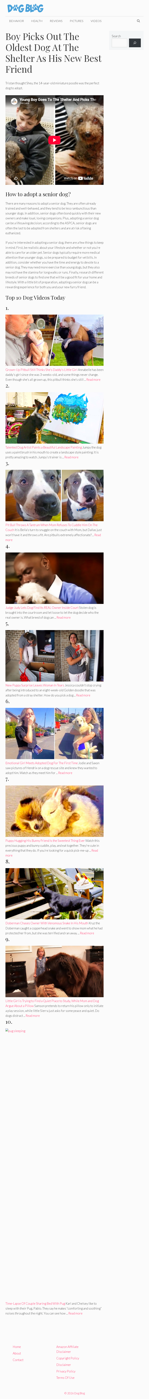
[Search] (135, 43)
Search (116, 36)
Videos (96, 21)
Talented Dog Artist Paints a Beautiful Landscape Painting (43, 447)
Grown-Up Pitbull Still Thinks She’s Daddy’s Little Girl (41, 370)
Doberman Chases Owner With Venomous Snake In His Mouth (46, 923)
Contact (18, 1360)
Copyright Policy (67, 1358)
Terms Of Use (65, 1378)
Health (37, 21)
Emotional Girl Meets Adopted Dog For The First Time (41, 763)
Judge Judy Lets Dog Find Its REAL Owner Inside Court (41, 608)
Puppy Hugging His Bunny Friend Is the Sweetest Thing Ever (45, 841)
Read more (93, 379)
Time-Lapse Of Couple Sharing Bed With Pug (35, 1303)
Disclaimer (63, 1365)
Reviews (56, 21)
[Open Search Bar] (138, 20)
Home (17, 1347)
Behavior (16, 21)
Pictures (76, 21)
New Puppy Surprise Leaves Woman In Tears (34, 685)
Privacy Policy (65, 1371)
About (17, 1353)
